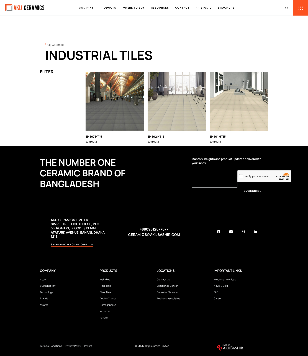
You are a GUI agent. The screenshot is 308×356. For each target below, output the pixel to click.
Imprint (88, 346)
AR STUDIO (204, 7)
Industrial (105, 311)
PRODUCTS (108, 7)
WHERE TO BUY (133, 7)
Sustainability (47, 285)
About (43, 279)
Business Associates (168, 298)
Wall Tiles (105, 279)
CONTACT (182, 7)
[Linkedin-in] (255, 231)
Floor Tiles (105, 285)
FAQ (216, 292)
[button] (154, 232)
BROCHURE (226, 7)
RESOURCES (160, 7)
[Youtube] (231, 231)
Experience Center (167, 285)
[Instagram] (243, 231)
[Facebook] (218, 231)
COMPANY (86, 7)
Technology (46, 292)
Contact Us (163, 279)
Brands (44, 298)
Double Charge (108, 298)
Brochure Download (225, 279)
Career (218, 298)
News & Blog (221, 285)
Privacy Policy (73, 346)
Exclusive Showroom (168, 292)
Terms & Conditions (51, 346)
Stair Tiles (105, 292)
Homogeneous (108, 304)
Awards (44, 304)
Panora (104, 317)
